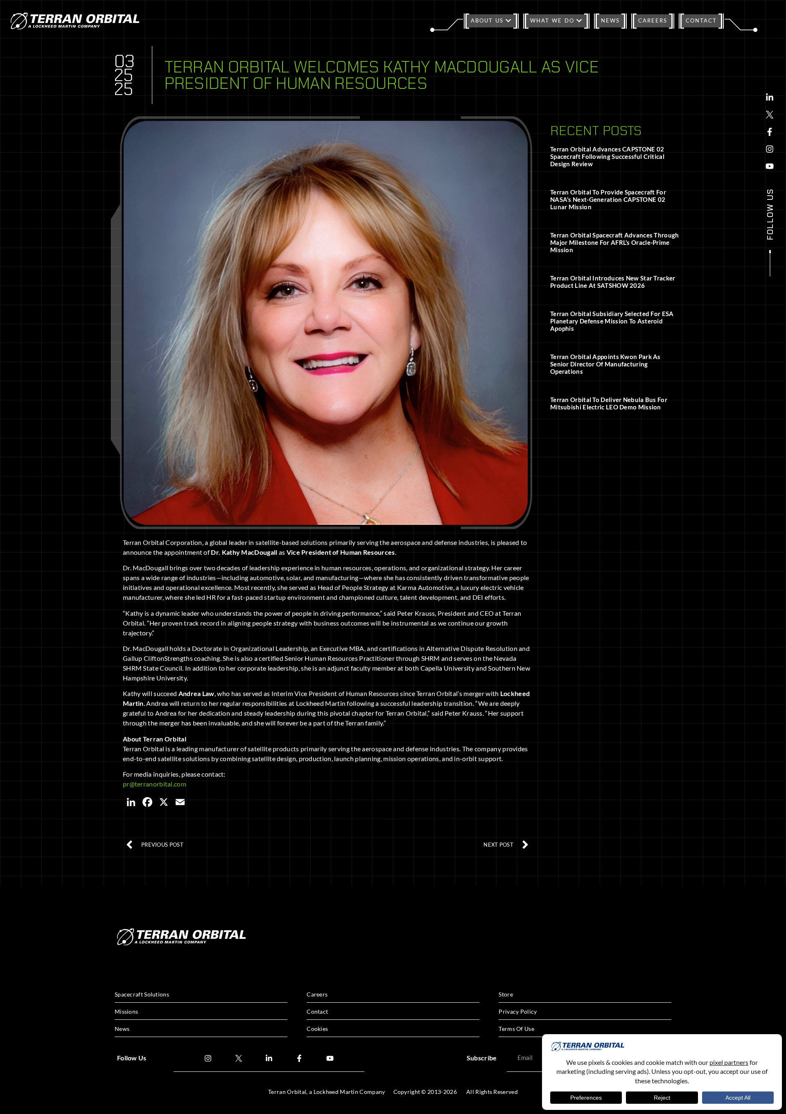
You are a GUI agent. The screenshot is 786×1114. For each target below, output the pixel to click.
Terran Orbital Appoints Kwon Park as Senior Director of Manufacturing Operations (605, 364)
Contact (701, 20)
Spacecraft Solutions (142, 994)
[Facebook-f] (769, 132)
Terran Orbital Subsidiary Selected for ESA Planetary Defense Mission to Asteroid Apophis (612, 321)
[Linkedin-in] (769, 97)
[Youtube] (769, 166)
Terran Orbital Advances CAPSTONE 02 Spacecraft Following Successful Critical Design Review (607, 156)
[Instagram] (769, 149)
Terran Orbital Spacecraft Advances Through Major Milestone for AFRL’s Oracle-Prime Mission (614, 242)
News (610, 20)
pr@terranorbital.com (154, 784)
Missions (126, 1011)
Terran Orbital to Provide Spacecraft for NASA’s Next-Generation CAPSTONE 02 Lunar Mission (608, 199)
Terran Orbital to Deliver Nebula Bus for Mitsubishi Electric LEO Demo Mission (608, 403)
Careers (652, 20)
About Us (487, 20)
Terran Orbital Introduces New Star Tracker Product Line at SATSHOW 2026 (612, 281)
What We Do (552, 20)
